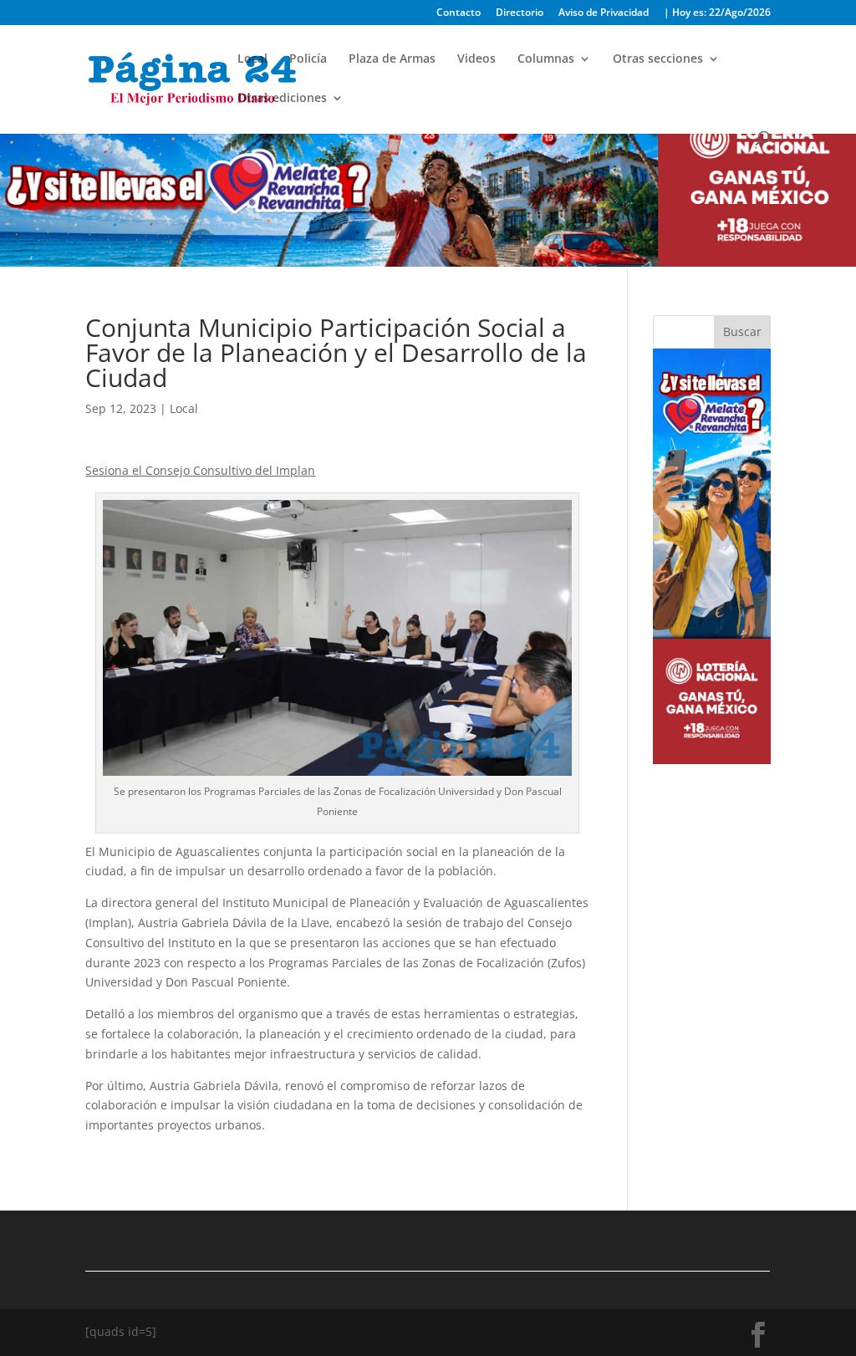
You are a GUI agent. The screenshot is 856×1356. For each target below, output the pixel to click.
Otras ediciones (282, 98)
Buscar (742, 331)
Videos (476, 59)
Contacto (458, 13)
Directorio (519, 13)
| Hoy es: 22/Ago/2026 (717, 13)
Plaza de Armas (392, 59)
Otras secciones (658, 59)
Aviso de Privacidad (603, 13)
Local (252, 59)
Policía (308, 59)
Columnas (545, 59)
